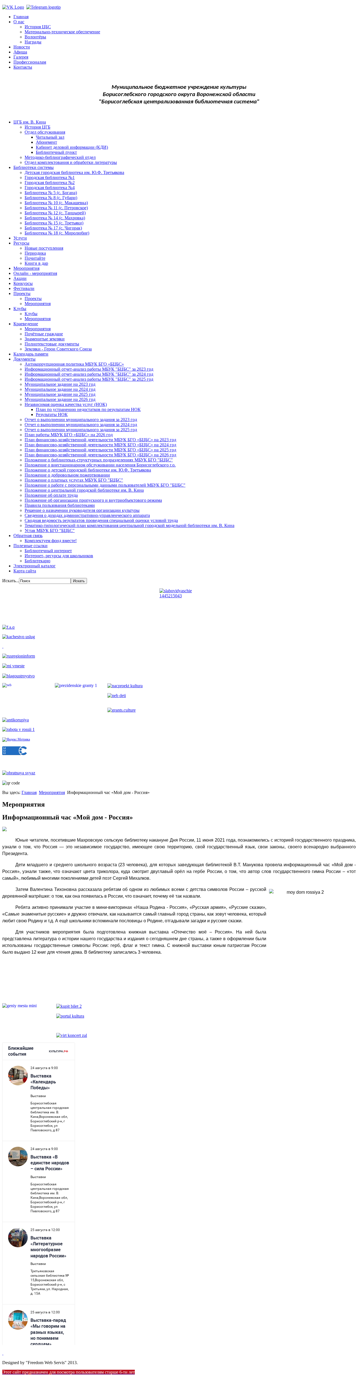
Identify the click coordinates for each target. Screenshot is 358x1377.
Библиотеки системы (33, 167)
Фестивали (23, 288)
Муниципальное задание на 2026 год (60, 399)
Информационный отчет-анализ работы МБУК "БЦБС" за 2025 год (89, 379)
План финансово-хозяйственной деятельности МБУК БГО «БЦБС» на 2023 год (100, 439)
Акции (20, 278)
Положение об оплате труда (51, 495)
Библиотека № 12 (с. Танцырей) (55, 212)
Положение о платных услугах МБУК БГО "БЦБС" (74, 480)
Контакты (22, 67)
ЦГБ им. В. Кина (29, 122)
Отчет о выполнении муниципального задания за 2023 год (81, 419)
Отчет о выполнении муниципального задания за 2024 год (81, 424)
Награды (33, 42)
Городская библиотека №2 (50, 182)
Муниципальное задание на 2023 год (60, 384)
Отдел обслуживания (45, 132)
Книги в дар (36, 263)
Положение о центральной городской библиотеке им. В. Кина (84, 490)
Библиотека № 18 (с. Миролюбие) (57, 233)
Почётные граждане (44, 333)
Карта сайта (24, 570)
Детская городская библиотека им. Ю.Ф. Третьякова (74, 172)
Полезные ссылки (30, 545)
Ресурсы (21, 243)
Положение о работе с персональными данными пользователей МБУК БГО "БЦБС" (105, 485)
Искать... (10, 580)
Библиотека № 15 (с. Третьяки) (54, 222)
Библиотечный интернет (48, 550)
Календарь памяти (30, 354)
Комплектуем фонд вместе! (51, 540)
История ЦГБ (37, 127)
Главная (21, 16)
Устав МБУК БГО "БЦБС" (50, 530)
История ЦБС (38, 26)
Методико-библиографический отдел (60, 157)
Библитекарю (37, 560)
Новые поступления (44, 248)
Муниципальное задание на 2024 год (60, 389)
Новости (21, 47)
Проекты (21, 293)
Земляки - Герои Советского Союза (58, 349)
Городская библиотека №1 (50, 177)
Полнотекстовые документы (52, 344)
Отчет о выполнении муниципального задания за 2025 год (81, 429)
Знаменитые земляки (45, 338)
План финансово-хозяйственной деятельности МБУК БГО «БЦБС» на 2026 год (100, 454)
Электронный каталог (34, 565)
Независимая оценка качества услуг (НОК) (66, 404)
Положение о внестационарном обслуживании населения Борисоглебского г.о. (100, 465)
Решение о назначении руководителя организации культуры (82, 510)
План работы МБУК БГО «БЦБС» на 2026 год (69, 434)
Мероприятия (26, 268)
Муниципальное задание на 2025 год (60, 394)
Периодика (35, 253)
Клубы (19, 308)
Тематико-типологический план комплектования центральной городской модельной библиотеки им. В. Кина (129, 525)
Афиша (20, 52)
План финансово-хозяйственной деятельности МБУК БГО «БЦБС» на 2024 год (100, 444)
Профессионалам (29, 62)
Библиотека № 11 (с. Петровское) (56, 207)
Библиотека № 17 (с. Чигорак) (53, 228)
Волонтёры (35, 36)
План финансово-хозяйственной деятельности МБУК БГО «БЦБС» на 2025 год (100, 449)
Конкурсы (23, 283)
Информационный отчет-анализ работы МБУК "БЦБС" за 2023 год (89, 369)
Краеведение (25, 323)
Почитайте (35, 258)
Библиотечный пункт (56, 152)
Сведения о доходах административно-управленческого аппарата (87, 515)
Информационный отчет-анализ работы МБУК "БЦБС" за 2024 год (89, 374)
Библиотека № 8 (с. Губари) (51, 197)
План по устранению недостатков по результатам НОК (88, 409)
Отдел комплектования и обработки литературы (71, 162)
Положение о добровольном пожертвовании (67, 475)
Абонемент (46, 142)
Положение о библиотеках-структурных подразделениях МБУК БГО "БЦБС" (99, 460)
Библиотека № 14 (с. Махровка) (55, 217)
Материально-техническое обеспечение (62, 31)
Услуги (20, 238)
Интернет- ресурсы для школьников (59, 555)
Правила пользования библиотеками (60, 505)
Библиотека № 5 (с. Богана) (51, 192)
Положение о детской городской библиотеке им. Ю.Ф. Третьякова (88, 470)
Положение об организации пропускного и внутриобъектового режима (93, 500)
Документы (24, 359)
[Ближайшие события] (2, 1353)
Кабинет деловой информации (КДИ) (72, 147)
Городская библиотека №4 (50, 187)
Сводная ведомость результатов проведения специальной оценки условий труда (101, 520)
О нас (18, 21)
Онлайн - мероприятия (35, 273)
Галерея (20, 57)
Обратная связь (28, 535)
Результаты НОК (52, 414)
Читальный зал (50, 137)
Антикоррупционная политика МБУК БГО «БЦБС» (74, 364)
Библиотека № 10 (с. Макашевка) (56, 202)
